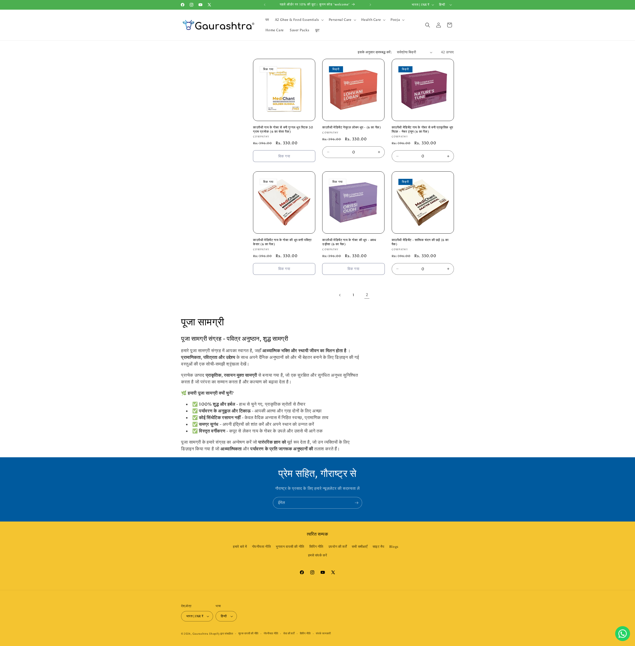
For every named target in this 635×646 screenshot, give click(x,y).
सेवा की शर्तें (289, 633)
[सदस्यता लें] (356, 503)
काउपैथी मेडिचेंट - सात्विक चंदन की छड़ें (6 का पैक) (420, 242)
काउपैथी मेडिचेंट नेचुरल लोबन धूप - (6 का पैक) (351, 127)
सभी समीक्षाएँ (360, 547)
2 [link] (367, 294)
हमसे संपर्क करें (317, 555)
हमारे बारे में (240, 547)
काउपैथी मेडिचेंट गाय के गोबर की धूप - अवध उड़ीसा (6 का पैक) (349, 242)
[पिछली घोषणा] (264, 4)
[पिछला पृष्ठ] (340, 295)
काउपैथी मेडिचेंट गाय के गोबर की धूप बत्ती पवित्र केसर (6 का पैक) (282, 242)
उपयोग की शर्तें (337, 547)
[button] (299, 20)
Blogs (393, 547)
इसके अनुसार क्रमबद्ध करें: (375, 52)
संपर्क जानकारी (323, 633)
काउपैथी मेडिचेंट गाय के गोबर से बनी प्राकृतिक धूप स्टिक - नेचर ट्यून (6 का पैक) (422, 129)
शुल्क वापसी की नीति (248, 633)
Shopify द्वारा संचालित (221, 633)
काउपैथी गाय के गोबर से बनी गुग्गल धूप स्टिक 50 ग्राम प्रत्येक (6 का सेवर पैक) (283, 129)
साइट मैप (378, 547)
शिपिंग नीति (316, 547)
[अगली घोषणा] (370, 4)
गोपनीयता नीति (261, 547)
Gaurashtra (200, 633)
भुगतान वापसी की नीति (290, 547)
